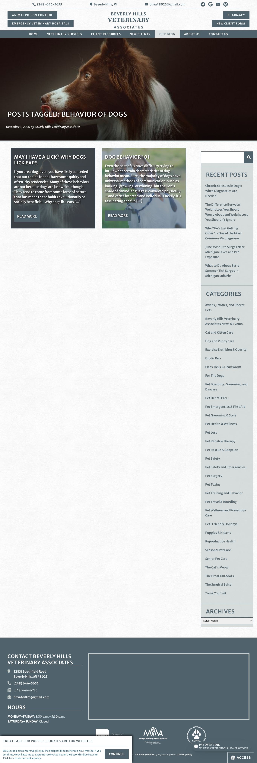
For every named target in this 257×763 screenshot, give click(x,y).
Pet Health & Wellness (221, 424)
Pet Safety (212, 458)
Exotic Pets (213, 358)
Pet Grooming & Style (220, 415)
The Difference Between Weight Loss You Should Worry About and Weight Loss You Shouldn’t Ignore (226, 212)
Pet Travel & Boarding (221, 502)
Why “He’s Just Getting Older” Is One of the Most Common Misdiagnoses (223, 233)
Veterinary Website (144, 754)
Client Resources (106, 34)
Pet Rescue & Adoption (221, 450)
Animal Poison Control (32, 15)
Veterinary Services (64, 34)
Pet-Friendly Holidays (221, 524)
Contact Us (218, 34)
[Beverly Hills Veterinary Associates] (128, 20)
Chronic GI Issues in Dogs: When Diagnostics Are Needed (223, 191)
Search (248, 157)
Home (33, 34)
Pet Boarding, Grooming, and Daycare (226, 386)
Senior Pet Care (216, 559)
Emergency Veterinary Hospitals (40, 23)
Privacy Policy (185, 754)
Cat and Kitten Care (219, 332)
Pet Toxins (212, 484)
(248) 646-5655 (49, 4)
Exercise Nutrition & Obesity (225, 349)
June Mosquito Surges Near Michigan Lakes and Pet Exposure (225, 252)
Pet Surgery (213, 476)
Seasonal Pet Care (218, 550)
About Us (192, 34)
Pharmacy (236, 15)
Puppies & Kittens (218, 533)
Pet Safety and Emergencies (225, 467)
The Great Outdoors (219, 576)
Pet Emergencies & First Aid (225, 407)
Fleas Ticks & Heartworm (223, 367)
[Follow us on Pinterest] (225, 4)
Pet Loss (211, 432)
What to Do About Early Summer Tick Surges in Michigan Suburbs (222, 270)
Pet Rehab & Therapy (220, 441)
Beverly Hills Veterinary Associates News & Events (224, 321)
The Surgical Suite (218, 584)
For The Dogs (214, 375)
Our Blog (167, 34)
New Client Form (231, 23)
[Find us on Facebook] (203, 4)
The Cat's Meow (216, 567)
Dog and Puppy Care (219, 341)
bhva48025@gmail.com (168, 4)
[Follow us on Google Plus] (210, 4)
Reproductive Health (220, 541)
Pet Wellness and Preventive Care (225, 512)
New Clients (140, 34)
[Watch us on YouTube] (218, 4)
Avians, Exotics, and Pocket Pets (225, 307)
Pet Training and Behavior (224, 493)
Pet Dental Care (216, 398)
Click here (8, 758)
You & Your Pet (215, 593)
